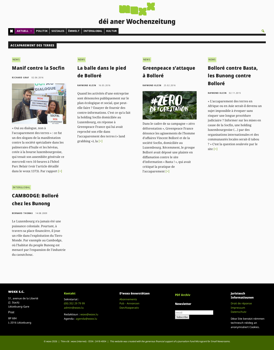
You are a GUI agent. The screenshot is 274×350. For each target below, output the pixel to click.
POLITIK (42, 31)
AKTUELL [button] (23, 31)
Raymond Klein (86, 85)
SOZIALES (57, 31)
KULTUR (111, 31)
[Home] (11, 31)
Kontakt (69, 293)
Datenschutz (238, 311)
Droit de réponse (241, 303)
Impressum (238, 307)
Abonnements (128, 299)
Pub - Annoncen (129, 303)
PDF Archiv (182, 295)
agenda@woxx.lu (86, 318)
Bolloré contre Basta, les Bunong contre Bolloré (233, 75)
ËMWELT (74, 31)
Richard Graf (20, 77)
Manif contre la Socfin (38, 67)
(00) (74, 303)
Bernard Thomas (22, 213)
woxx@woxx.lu (89, 314)
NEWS (16, 59)
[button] (263, 31)
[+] (60, 171)
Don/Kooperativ (129, 307)
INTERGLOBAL (93, 31)
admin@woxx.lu (74, 307)
